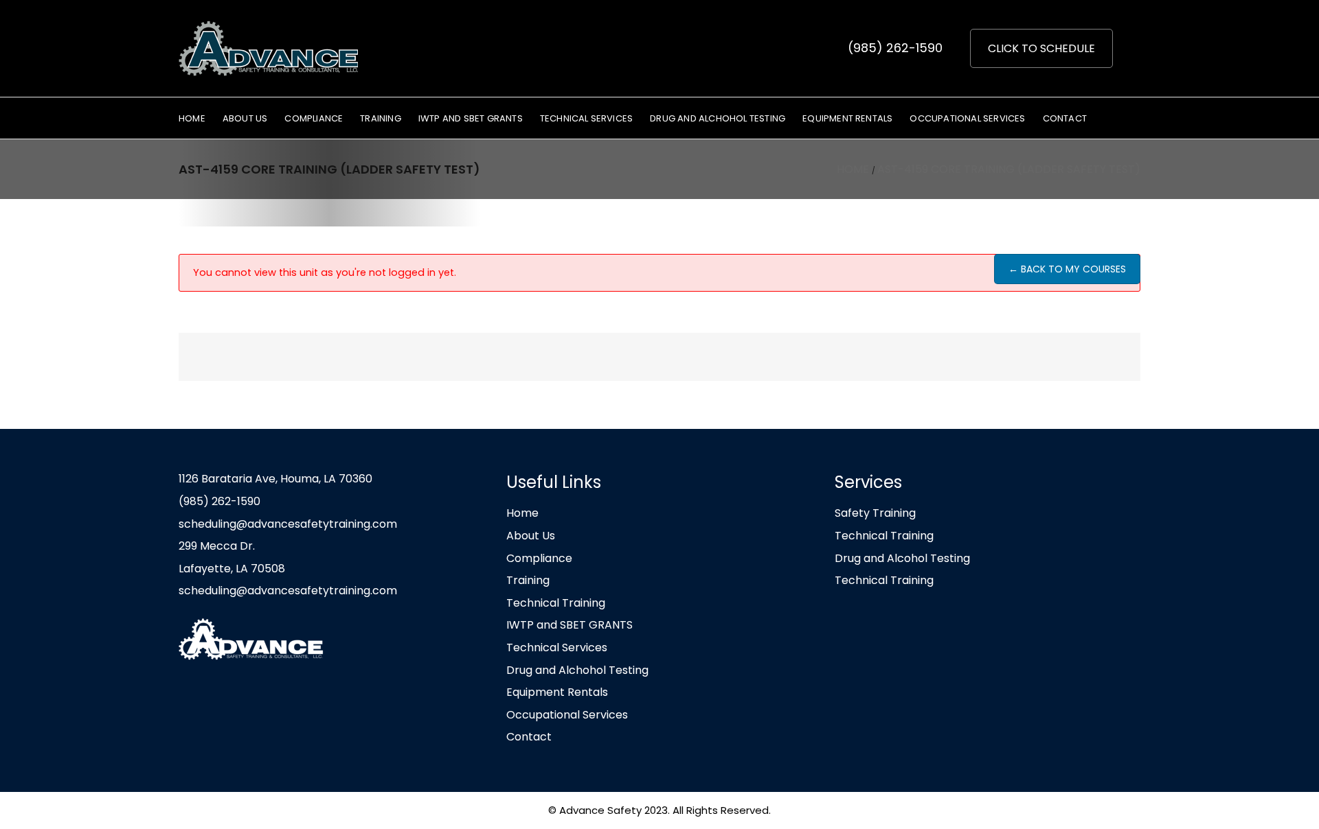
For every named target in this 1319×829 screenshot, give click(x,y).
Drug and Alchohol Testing (577, 670)
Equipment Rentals (557, 692)
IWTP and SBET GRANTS (569, 625)
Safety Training (875, 513)
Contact (529, 737)
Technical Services (556, 647)
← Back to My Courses (1067, 269)
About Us (530, 536)
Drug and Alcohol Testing (902, 558)
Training (528, 580)
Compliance (539, 558)
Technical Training (555, 603)
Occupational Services (567, 715)
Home (522, 513)
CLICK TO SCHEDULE (1041, 48)
